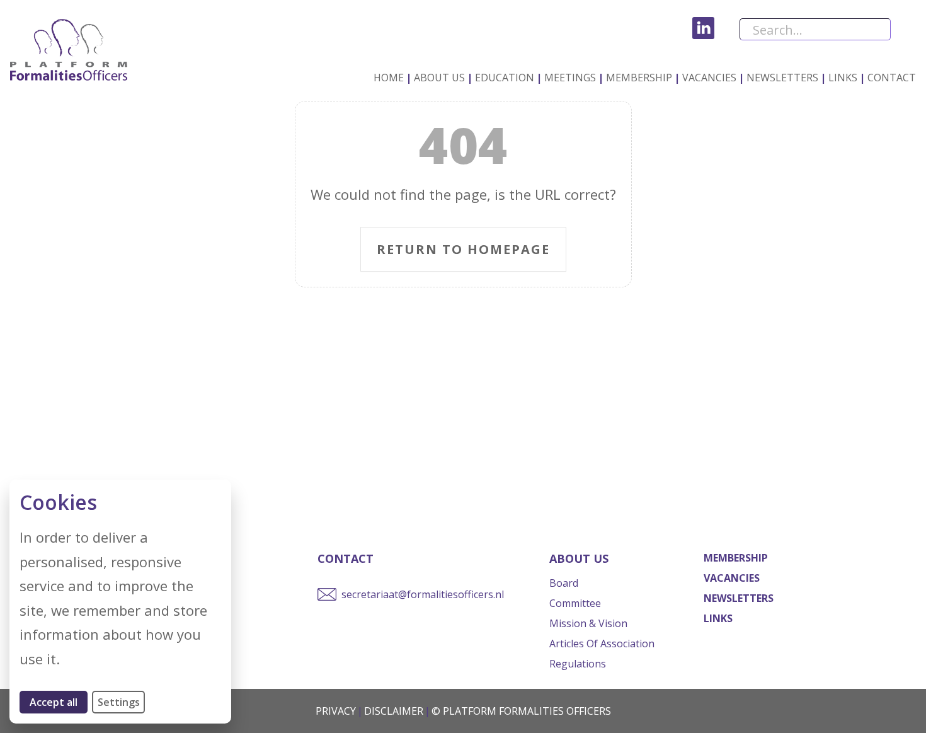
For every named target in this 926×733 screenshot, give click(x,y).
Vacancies (709, 77)
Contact (891, 77)
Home (389, 77)
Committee (575, 603)
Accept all (59, 702)
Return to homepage (463, 249)
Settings (119, 702)
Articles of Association (601, 643)
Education (504, 77)
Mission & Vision (588, 623)
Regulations (577, 664)
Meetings (570, 77)
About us (439, 77)
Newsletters (782, 77)
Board (563, 583)
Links (842, 77)
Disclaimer (393, 711)
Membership (639, 77)
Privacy (336, 711)
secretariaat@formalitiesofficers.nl (422, 594)
